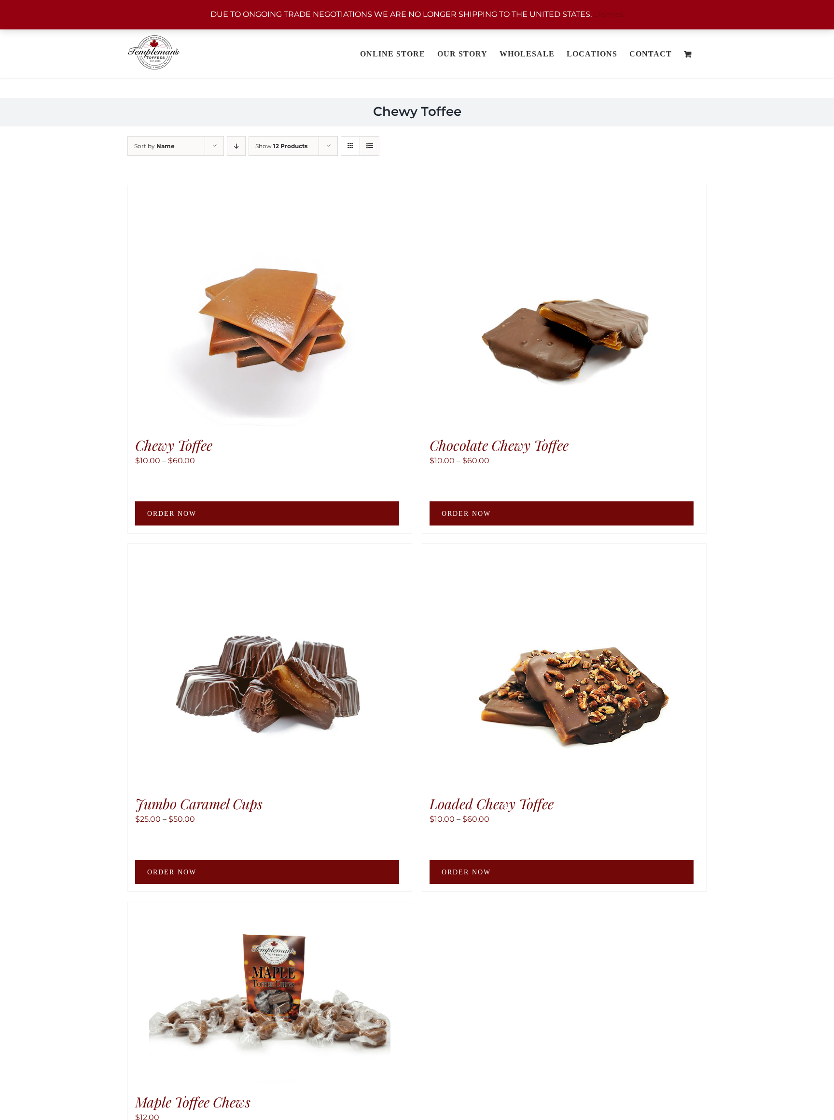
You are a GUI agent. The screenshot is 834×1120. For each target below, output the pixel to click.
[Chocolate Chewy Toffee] (564, 306)
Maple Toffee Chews (192, 1101)
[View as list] (369, 146)
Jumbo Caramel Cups (199, 803)
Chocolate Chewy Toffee (499, 445)
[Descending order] (236, 146)
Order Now (171, 513)
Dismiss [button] (609, 14)
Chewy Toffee (173, 445)
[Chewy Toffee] (270, 306)
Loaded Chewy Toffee (492, 803)
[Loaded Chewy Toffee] (564, 664)
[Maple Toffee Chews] (270, 992)
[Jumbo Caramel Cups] (270, 664)
